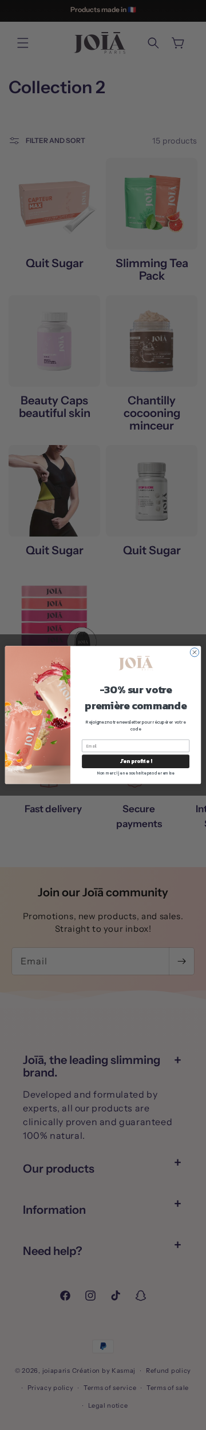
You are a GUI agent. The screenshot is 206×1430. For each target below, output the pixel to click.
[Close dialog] (194, 652)
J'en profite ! (136, 761)
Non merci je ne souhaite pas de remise (135, 773)
